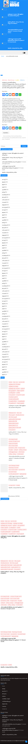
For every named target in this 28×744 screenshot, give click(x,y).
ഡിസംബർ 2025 (5, 199)
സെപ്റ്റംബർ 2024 (6, 237)
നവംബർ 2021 (5, 323)
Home (3, 686)
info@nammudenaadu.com (20, 740)
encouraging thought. (13, 439)
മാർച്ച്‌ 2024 (4, 253)
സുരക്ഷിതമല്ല (21, 401)
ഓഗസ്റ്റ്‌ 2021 (5, 331)
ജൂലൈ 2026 (5, 182)
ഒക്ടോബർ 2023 (5, 265)
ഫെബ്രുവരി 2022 (6, 316)
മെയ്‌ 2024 (4, 247)
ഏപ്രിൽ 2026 (5, 189)
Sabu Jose (15, 382)
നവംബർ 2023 (5, 263)
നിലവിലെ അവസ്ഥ (20, 414)
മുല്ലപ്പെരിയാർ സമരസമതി (15, 427)
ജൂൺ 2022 (4, 306)
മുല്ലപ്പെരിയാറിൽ (13, 421)
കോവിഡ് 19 (4, 691)
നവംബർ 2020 (5, 354)
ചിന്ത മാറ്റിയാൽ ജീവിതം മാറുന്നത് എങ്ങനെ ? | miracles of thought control (15, 31)
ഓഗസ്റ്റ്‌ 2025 (5, 209)
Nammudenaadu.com (9, 740)
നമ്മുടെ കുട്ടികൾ (20, 390)
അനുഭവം (4, 693)
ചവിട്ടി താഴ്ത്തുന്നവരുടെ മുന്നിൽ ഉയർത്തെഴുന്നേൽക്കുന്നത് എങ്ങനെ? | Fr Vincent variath (16, 40)
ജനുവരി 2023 (5, 288)
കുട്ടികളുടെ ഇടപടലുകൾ (14, 388)
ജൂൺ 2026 (4, 184)
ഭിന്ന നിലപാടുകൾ (13, 417)
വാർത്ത (18, 392)
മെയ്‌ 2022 (4, 308)
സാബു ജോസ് (12, 394)
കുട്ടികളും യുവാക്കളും (13, 386)
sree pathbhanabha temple (15, 137)
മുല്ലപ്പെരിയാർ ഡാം (13, 425)
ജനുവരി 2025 (5, 227)
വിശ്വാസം (22, 80)
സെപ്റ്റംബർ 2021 (6, 329)
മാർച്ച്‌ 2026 (4, 192)
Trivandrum (7, 139)
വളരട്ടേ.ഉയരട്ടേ (23, 473)
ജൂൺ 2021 (4, 336)
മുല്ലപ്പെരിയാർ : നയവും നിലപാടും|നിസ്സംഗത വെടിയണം (12, 158)
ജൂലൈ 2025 (5, 212)
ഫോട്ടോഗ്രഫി (12, 485)
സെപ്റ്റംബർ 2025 (6, 207)
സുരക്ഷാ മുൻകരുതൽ (13, 399)
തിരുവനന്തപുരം (11, 80)
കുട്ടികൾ (22, 388)
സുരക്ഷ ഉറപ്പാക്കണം (13, 396)
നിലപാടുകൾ (11, 414)
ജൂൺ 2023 (4, 275)
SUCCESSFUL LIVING (13, 447)
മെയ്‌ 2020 (4, 369)
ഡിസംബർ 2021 (5, 321)
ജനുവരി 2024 (5, 258)
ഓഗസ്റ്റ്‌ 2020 (5, 361)
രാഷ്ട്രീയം (17, 80)
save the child (21, 382)
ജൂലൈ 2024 (5, 242)
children (10, 382)
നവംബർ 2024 (5, 232)
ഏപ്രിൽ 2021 (5, 341)
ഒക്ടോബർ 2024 (5, 235)
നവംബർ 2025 (5, 202)
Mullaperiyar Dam (12, 412)
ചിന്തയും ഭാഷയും (22, 449)
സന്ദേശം (4, 706)
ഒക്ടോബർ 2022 (5, 296)
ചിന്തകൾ (16, 449)
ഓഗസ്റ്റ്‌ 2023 (5, 270)
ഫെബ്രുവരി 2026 (6, 194)
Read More (5, 132)
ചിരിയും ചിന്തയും (12, 454)
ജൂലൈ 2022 (5, 303)
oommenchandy (5, 137)
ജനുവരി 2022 (5, 318)
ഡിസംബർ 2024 (5, 230)
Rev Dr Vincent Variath (13, 445)
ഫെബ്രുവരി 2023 (6, 285)
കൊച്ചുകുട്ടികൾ (12, 390)
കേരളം (3, 688)
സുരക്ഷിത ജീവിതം (13, 401)
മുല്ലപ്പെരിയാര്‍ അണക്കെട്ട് (14, 419)
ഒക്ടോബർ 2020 (5, 356)
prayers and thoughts (13, 443)
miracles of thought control (14, 441)
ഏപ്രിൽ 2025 (5, 220)
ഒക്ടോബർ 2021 (5, 326)
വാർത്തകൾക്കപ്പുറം (6, 701)
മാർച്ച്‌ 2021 (4, 344)
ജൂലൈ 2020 (5, 364)
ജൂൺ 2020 (4, 367)
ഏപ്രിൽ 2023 (5, 280)
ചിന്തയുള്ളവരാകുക (13, 451)
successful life (22, 469)
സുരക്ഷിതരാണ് (12, 403)
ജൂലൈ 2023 (5, 273)
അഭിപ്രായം (4, 80)
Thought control (21, 447)
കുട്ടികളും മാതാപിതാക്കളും (14, 384)
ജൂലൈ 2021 (5, 334)
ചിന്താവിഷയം (21, 451)
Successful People (12, 471)
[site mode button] (24, 53)
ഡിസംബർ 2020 (5, 351)
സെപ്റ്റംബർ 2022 (6, 298)
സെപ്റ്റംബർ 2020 (6, 359)
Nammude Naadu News (16, 136)
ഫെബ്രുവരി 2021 (6, 346)
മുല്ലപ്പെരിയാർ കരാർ (13, 423)
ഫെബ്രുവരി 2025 (6, 225)
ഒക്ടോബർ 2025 (5, 204)
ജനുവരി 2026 (5, 197)
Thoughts (11, 449)
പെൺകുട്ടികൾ (12, 392)
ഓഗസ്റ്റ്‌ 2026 (5, 179)
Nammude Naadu (7, 136)
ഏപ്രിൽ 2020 (5, 372)
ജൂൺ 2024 (4, 245)
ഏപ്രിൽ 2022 (5, 311)
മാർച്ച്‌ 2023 (4, 283)
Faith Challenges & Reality (14, 465)
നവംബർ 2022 (5, 293)
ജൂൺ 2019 (4, 374)
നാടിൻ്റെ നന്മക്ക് (6, 698)
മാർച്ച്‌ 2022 (4, 313)
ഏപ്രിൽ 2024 (5, 250)
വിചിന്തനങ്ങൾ (20, 454)
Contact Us (4, 708)
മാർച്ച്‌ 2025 (4, 222)
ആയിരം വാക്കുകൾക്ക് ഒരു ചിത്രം (15, 48)
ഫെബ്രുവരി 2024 (6, 255)
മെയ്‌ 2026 (4, 187)
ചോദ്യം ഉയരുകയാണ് (13, 473)
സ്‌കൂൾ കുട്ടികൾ (20, 403)
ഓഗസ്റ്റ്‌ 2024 (5, 240)
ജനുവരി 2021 (5, 349)
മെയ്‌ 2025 (4, 217)
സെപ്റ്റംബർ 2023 (6, 268)
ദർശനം (4, 696)
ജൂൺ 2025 (4, 214)
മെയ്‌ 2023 (4, 278)
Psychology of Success (13, 467)
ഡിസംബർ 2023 (5, 260)
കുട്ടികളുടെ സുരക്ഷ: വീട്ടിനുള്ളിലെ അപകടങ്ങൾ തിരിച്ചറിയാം (12, 154)
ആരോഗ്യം (4, 703)
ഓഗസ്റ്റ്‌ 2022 (5, 301)
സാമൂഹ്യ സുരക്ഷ (20, 394)
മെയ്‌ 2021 (4, 339)
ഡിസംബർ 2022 (5, 291)
